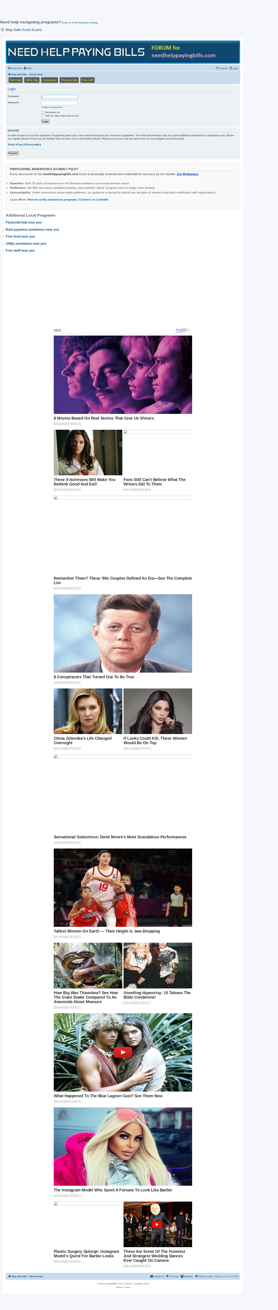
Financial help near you (24, 222)
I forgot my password (51, 107)
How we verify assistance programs (52, 199)
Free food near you (20, 236)
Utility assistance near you (26, 243)
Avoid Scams (32, 30)
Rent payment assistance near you (32, 229)
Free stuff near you (20, 250)
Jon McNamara (187, 174)
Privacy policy (33, 144)
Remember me (52, 112)
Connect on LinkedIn (93, 199)
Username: (13, 96)
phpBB (112, 1284)
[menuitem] (27, 68)
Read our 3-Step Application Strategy (80, 22)
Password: (13, 102)
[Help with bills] (123, 51)
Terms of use (15, 144)
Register (13, 153)
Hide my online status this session (62, 116)
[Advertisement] (98, 11)
